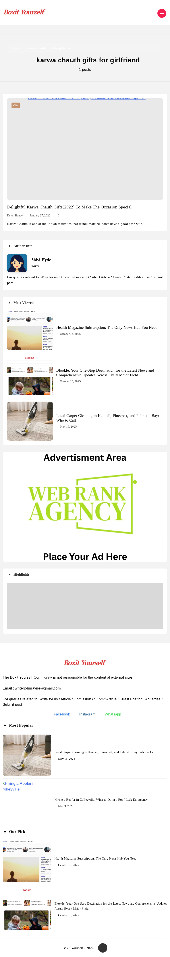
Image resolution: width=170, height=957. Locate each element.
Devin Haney (15, 215)
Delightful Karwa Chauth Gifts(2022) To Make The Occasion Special (69, 206)
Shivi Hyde (41, 260)
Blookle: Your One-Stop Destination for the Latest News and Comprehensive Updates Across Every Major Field (105, 372)
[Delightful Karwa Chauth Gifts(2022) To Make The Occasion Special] (85, 149)
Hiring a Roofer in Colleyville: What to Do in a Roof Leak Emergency (101, 799)
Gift (15, 105)
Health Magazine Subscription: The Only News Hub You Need (106, 327)
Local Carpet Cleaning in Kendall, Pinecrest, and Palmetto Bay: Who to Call (104, 752)
